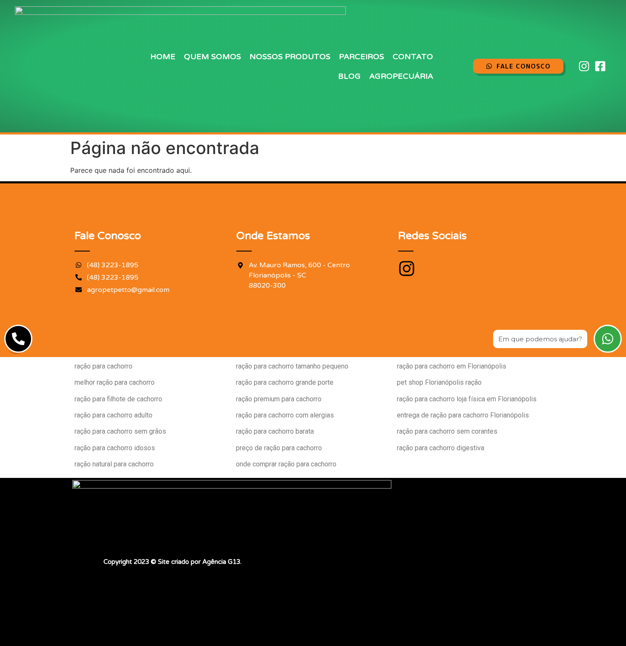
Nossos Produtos (290, 56)
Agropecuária (401, 76)
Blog (349, 76)
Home (162, 56)
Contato (413, 56)
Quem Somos (212, 56)
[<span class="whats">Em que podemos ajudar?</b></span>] (608, 339)
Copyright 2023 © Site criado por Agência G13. (172, 562)
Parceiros (361, 56)
